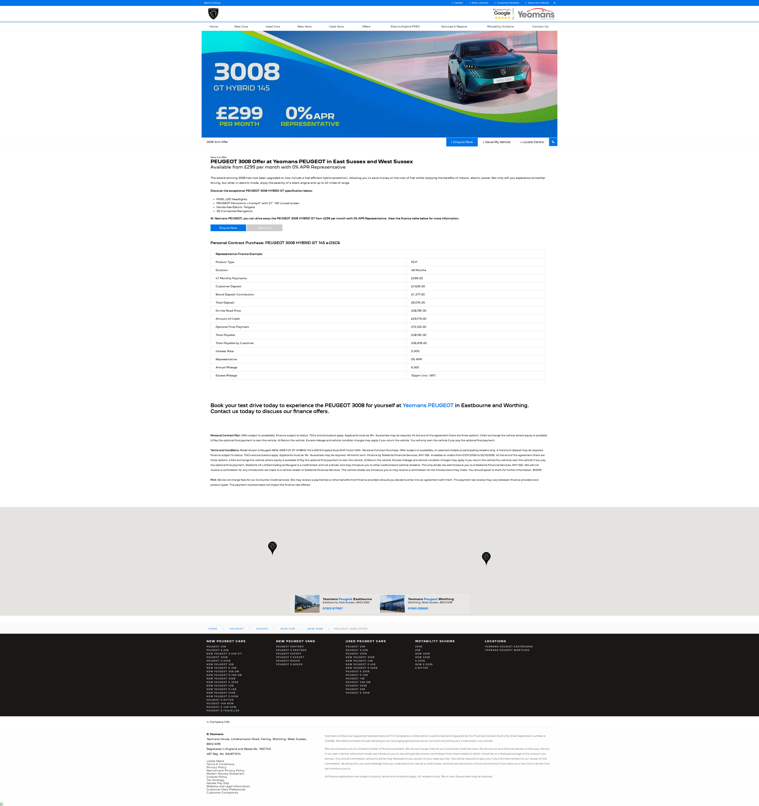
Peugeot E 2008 (358, 671)
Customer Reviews (508, 2)
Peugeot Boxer (288, 661)
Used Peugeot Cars (366, 641)
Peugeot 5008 (356, 685)
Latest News (215, 761)
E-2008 (420, 661)
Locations (495, 641)
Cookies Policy (217, 776)
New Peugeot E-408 (222, 689)
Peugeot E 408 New (222, 707)
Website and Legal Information (228, 786)
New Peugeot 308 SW (223, 671)
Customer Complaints (222, 792)
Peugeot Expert (289, 653)
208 (418, 650)
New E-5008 (424, 664)
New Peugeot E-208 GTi (224, 653)
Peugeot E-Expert (290, 657)
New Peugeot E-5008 (222, 696)
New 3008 (422, 653)
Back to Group (212, 2)
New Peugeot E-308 (222, 668)
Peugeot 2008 (217, 657)
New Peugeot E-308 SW (224, 675)
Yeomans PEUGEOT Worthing (507, 650)
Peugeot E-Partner (291, 650)
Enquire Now (463, 142)
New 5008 (422, 657)
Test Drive (265, 227)
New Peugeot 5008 (221, 693)
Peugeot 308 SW (358, 682)
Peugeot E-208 (218, 650)
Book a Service (480, 2)
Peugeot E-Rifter (220, 700)
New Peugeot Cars (226, 641)
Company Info (219, 721)
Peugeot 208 (216, 646)
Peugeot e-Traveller (223, 710)
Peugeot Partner (290, 646)
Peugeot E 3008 (358, 693)
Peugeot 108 (355, 678)
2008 (418, 646)
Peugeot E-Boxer (289, 664)
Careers (458, 2)
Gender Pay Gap (218, 783)
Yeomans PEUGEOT (428, 405)
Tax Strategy (215, 779)
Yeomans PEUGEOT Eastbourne (509, 646)
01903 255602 (418, 608)
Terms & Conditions (220, 764)
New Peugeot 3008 (221, 678)
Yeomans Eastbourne (347, 599)
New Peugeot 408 (220, 685)
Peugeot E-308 (357, 675)
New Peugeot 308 (220, 664)
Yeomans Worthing (431, 599)
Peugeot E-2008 (219, 661)
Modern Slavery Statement (225, 773)
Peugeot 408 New (220, 703)
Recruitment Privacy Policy (226, 770)
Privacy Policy (216, 767)
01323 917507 (333, 608)
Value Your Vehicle (538, 2)
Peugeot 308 (355, 689)
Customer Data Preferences (226, 789)
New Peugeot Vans (295, 641)
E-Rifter (421, 668)
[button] (486, 559)
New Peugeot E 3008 (222, 682)
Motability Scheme (435, 641)
